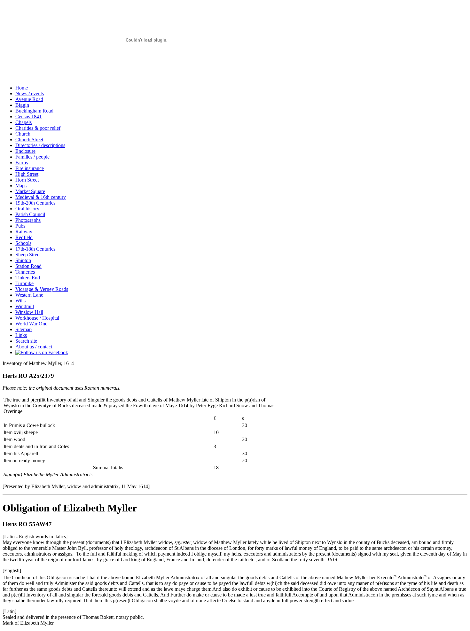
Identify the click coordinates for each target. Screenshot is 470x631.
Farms (21, 162)
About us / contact (33, 346)
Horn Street (27, 180)
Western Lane (29, 295)
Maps (21, 185)
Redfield (24, 237)
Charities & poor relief (37, 128)
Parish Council (30, 214)
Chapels (23, 122)
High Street (26, 174)
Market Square (30, 191)
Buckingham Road (34, 110)
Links (21, 335)
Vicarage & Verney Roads (41, 289)
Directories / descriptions (40, 145)
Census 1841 (28, 116)
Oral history (27, 208)
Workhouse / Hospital (37, 318)
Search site (26, 341)
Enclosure (25, 151)
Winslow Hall (29, 312)
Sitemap (23, 329)
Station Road (28, 266)
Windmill (24, 306)
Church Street (29, 139)
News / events (29, 93)
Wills (20, 300)
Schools (23, 243)
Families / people (32, 157)
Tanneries (25, 272)
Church (22, 133)
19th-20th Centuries (35, 203)
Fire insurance (29, 168)
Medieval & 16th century (40, 197)
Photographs (28, 220)
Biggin (22, 105)
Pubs (20, 226)
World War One (31, 323)
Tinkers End (27, 277)
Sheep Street (28, 254)
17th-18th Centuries (35, 249)
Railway (23, 231)
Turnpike (24, 283)
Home (21, 87)
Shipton (23, 260)
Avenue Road (29, 99)
